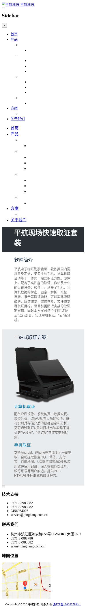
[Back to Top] (3, 486)
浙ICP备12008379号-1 (67, 604)
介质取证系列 (30, 76)
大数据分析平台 (40, 103)
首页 (14, 34)
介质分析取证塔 (40, 82)
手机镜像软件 (38, 66)
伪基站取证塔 (38, 87)
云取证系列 (28, 98)
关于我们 (18, 119)
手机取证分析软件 (42, 61)
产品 (14, 39)
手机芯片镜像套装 (42, 71)
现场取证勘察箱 (40, 50)
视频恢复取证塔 (40, 92)
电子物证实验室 (31, 113)
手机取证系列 (30, 55)
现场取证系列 (30, 45)
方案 (14, 108)
